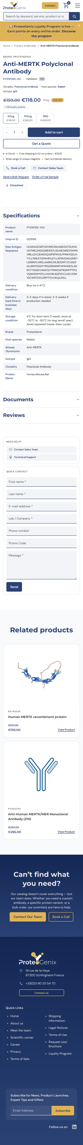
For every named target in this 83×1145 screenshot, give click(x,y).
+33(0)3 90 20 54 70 (40, 983)
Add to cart (54, 132)
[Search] (74, 16)
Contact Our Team (28, 917)
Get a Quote (41, 143)
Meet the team (20, 1030)
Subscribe (62, 1111)
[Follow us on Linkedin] (74, 1127)
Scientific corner (22, 1037)
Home (6, 45)
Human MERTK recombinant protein (37, 717)
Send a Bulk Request (16, 177)
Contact (50, 5)
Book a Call (61, 917)
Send (14, 587)
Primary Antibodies (25, 45)
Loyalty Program (60, 1054)
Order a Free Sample (45, 177)
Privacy (15, 1052)
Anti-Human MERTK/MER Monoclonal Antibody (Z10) (38, 816)
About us (16, 1023)
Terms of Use (58, 1035)
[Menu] (78, 6)
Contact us (41, 993)
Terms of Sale (19, 1059)
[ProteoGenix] (14, 6)
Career (15, 1045)
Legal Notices (58, 1028)
